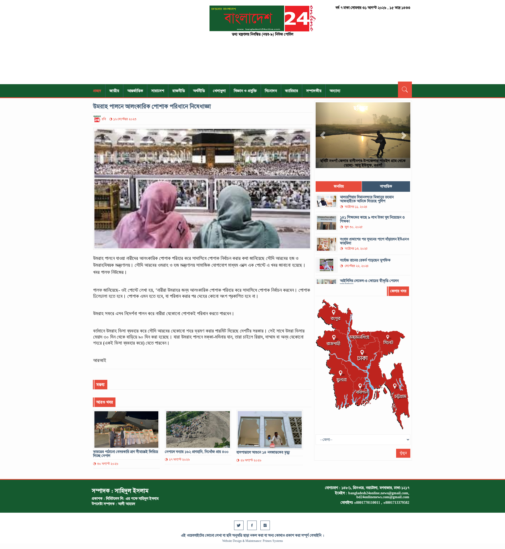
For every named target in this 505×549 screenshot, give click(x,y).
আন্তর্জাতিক (135, 90)
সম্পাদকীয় (313, 90)
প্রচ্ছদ (97, 90)
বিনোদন (271, 90)
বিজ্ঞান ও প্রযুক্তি (245, 90)
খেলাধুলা (219, 90)
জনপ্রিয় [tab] (339, 186)
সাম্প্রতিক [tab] (386, 186)
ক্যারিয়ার (291, 90)
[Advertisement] (142, 42)
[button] (323, 135)
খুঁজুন (403, 453)
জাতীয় (114, 90)
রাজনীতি (178, 90)
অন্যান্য (335, 90)
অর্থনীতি (199, 90)
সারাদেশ (157, 90)
